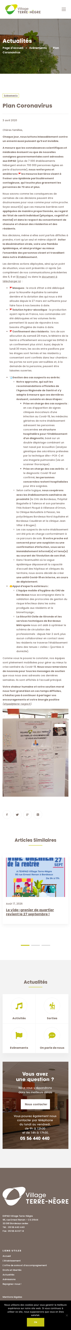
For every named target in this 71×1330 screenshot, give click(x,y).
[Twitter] (17, 814)
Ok (35, 1322)
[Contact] (35, 1105)
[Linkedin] (38, 814)
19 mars (21, 277)
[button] (25, 945)
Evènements (38, 48)
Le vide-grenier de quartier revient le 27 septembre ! (30, 912)
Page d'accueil (13, 48)
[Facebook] (7, 814)
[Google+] (27, 814)
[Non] (66, 1315)
